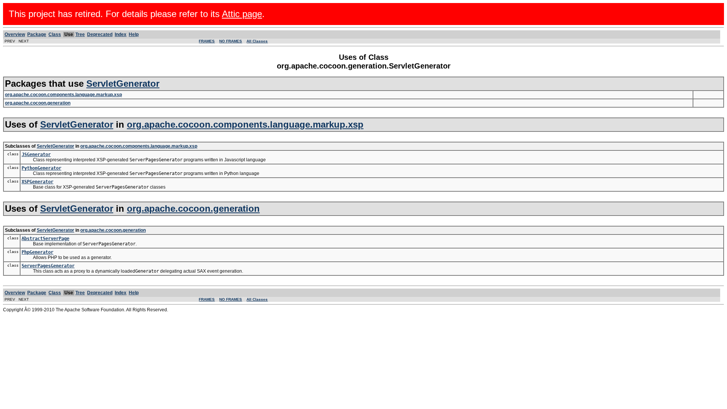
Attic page (242, 14)
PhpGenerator (37, 252)
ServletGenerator (122, 83)
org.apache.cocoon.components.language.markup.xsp (245, 124)
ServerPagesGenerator (48, 266)
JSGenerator (36, 154)
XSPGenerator (37, 181)
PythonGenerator (41, 168)
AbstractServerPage (45, 238)
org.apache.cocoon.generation (193, 208)
